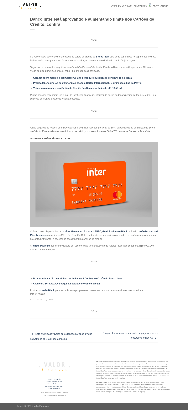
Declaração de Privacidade (54, 386)
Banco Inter (102, 56)
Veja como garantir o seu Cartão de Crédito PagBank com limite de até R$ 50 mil (77, 88)
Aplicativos (140, 6)
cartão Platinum (41, 245)
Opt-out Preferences (54, 384)
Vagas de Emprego (121, 6)
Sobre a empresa (54, 388)
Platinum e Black (118, 231)
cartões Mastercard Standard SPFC (81, 231)
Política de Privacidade (54, 381)
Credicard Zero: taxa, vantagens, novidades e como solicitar (66, 283)
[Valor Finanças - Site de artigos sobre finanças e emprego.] (30, 6)
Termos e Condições (54, 379)
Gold (105, 231)
